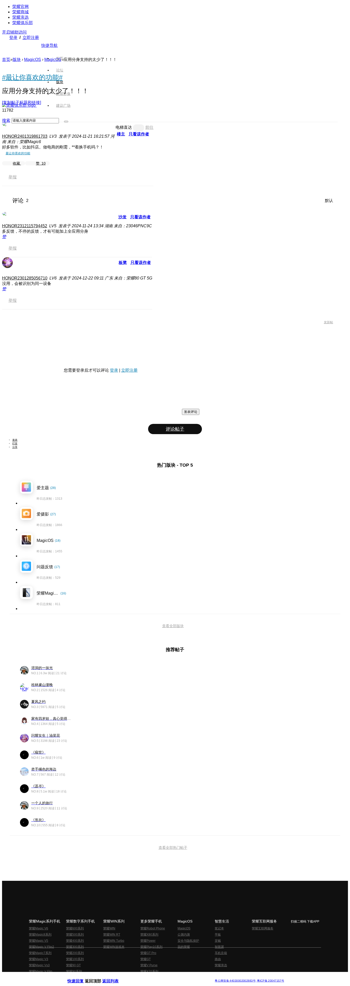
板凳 (123, 262)
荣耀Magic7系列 (40, 953)
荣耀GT (145, 959)
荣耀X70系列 (149, 971)
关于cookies (143, 976)
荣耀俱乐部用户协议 (81, 976)
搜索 (6, 120)
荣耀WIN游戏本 (114, 947)
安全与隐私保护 (188, 940)
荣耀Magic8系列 (40, 934)
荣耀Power (148, 940)
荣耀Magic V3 (38, 959)
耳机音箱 (221, 953)
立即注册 (31, 37)
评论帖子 (175, 429)
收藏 (17, 163)
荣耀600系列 (75, 928)
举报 (12, 177)
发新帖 (328, 322)
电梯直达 (124, 127)
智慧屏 (219, 947)
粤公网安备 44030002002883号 (235, 980)
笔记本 (219, 928)
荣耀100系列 (75, 959)
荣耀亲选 (20, 17)
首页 (59, 58)
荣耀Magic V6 (38, 928)
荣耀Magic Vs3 (39, 965)
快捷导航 (49, 45)
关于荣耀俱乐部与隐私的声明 (115, 976)
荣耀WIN (109, 928)
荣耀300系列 (75, 947)
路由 (218, 959)
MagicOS (32, 59)
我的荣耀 (184, 947)
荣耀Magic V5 (38, 940)
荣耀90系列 (74, 971)
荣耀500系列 (75, 934)
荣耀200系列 (75, 953)
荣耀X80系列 (149, 934)
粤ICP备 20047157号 (270, 980)
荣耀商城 (20, 12)
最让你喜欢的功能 (18, 153)
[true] (66, 121)
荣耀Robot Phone (152, 928)
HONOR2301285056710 (24, 278)
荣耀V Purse (149, 965)
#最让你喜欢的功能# (32, 77)
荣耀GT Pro (148, 953)
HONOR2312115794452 (24, 226)
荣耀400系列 (75, 940)
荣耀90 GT (73, 965)
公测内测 (184, 934)
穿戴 (218, 940)
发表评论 (190, 412)
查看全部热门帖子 (173, 847)
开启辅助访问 (14, 32)
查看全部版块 (173, 626)
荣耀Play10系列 (151, 947)
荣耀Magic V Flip (40, 971)
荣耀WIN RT (111, 934)
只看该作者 (139, 134)
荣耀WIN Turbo (113, 940)
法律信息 (158, 976)
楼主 (121, 134)
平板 (218, 934)
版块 (17, 59)
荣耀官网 (20, 6)
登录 (13, 37)
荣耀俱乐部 (22, 22)
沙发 (122, 217)
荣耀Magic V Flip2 (41, 947)
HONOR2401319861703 (24, 136)
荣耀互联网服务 (262, 928)
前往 (149, 127)
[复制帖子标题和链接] (21, 102)
